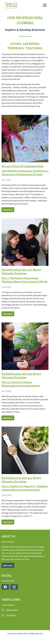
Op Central (10, 615)
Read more (8, 209)
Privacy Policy (12, 610)
